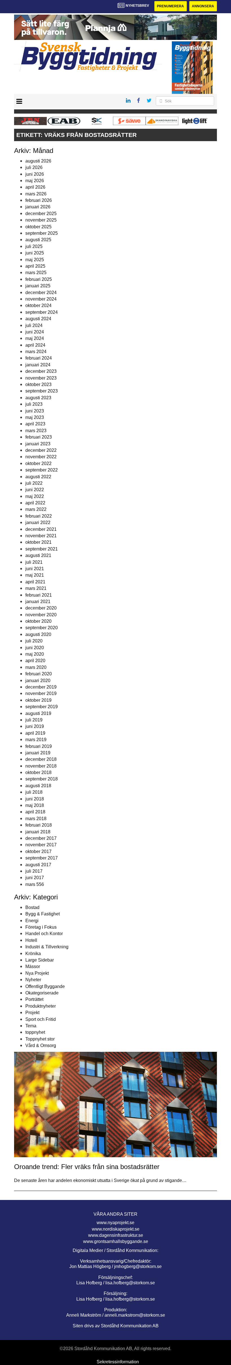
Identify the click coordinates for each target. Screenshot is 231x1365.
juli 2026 (34, 167)
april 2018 (35, 811)
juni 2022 (34, 489)
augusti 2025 (38, 239)
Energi (32, 920)
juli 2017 (34, 871)
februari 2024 (38, 358)
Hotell (31, 940)
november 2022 (41, 456)
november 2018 (41, 766)
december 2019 (41, 687)
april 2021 (35, 581)
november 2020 (41, 614)
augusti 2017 (38, 864)
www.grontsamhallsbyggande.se (115, 1241)
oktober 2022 (38, 463)
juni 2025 (34, 253)
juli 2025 (34, 246)
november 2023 (41, 378)
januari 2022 (37, 522)
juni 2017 (34, 877)
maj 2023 (34, 417)
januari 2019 (37, 752)
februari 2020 (38, 673)
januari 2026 (37, 206)
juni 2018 (34, 799)
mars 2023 (35, 430)
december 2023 (41, 371)
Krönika (33, 953)
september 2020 (41, 627)
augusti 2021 (38, 555)
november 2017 (41, 844)
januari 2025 (37, 285)
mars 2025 (35, 272)
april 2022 (35, 502)
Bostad (32, 907)
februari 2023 (38, 437)
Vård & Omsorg (40, 1045)
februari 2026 (38, 200)
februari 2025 (38, 279)
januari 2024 (37, 364)
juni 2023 (34, 411)
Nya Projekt (37, 973)
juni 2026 (34, 174)
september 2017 (41, 858)
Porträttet (34, 999)
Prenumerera (170, 6)
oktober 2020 (38, 621)
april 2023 (35, 423)
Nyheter (33, 979)
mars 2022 (35, 509)
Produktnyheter (40, 1006)
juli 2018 (34, 792)
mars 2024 (35, 351)
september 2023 (41, 391)
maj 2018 (34, 805)
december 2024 (41, 292)
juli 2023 (34, 404)
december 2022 (41, 450)
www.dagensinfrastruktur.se (115, 1235)
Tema (30, 1025)
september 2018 (41, 779)
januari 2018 (37, 831)
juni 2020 (34, 647)
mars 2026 (35, 193)
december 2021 (41, 529)
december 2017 (41, 838)
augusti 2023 (38, 397)
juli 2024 (34, 325)
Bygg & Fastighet (42, 913)
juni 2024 (34, 332)
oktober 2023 (38, 384)
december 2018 (41, 759)
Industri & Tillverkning (46, 946)
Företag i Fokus (41, 927)
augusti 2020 (38, 634)
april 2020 (35, 660)
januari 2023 (37, 443)
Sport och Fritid (40, 1019)
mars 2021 (35, 588)
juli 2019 (34, 720)
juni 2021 (34, 568)
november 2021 (41, 535)
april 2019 (35, 733)
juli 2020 (34, 640)
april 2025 (35, 266)
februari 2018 (38, 825)
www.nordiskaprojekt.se (115, 1229)
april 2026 (35, 187)
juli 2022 (34, 483)
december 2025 (41, 213)
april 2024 (35, 345)
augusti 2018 (38, 785)
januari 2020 (37, 680)
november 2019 (41, 693)
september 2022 (41, 470)
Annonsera (203, 6)
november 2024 (41, 299)
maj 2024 (34, 338)
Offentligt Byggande (45, 986)
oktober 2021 (38, 542)
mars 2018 (35, 818)
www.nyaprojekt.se (115, 1222)
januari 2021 (37, 601)
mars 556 (34, 884)
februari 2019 (38, 746)
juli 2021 (34, 562)
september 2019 (41, 706)
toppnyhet (35, 1032)
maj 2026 (34, 180)
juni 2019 (34, 726)
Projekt (32, 1012)
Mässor (32, 966)
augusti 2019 (38, 713)
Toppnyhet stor (40, 1039)
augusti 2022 (38, 476)
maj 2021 (34, 575)
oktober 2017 (38, 851)
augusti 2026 (38, 161)
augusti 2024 (38, 318)
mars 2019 (35, 739)
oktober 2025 (38, 226)
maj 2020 (34, 654)
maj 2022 (34, 496)
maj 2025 (34, 259)
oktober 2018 (38, 772)
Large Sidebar (39, 960)
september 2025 (41, 233)
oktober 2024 (38, 305)
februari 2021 (38, 595)
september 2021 (41, 549)
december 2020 (41, 608)
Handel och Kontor (44, 933)
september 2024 (41, 312)
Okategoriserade (42, 993)
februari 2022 (38, 516)
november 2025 (41, 220)
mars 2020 (35, 667)
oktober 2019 (38, 700)
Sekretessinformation (118, 1361)
